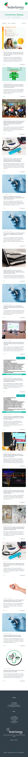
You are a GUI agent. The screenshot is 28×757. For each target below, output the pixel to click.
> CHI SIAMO (14, 716)
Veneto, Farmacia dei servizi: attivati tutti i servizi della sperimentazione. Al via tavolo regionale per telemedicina (13, 565)
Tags (9, 23)
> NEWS (14, 720)
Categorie (4, 23)
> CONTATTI (14, 722)
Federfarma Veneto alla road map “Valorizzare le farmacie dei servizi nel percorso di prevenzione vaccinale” (13, 343)
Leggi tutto (23, 64)
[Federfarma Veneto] (14, 6)
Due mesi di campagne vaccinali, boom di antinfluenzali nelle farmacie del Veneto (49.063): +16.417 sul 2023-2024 (13, 197)
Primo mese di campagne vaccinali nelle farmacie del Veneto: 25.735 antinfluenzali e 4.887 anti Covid (14, 234)
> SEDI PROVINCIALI (14, 721)
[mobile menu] (26, 3)
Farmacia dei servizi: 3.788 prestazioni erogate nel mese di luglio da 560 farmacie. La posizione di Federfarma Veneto (13, 417)
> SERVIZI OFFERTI (14, 719)
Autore (14, 23)
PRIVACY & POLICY (14, 740)
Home (8, 17)
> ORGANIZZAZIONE (14, 717)
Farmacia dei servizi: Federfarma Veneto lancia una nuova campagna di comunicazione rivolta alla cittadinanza (13, 54)
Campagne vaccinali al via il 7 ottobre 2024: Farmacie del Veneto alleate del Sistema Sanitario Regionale (13, 307)
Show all (24, 23)
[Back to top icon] (14, 750)
